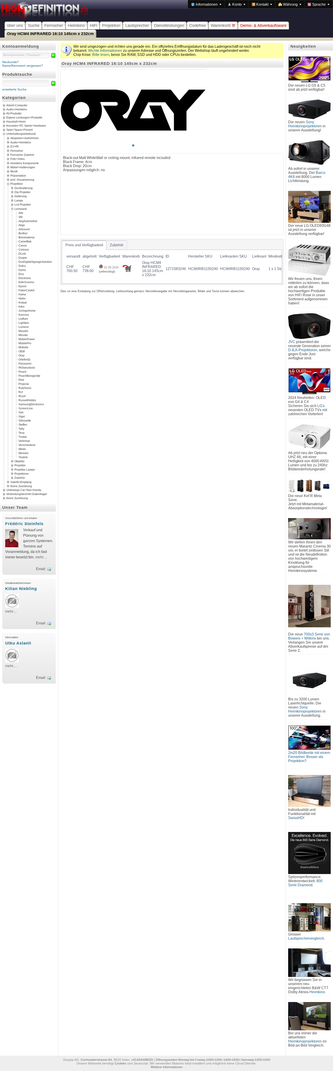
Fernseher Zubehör (22, 154)
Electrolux (25, 278)
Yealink (23, 457)
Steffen (23, 424)
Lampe (18, 200)
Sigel (22, 416)
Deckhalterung (23, 188)
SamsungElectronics (31, 404)
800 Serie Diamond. (305, 883)
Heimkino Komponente (24, 163)
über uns (15, 25)
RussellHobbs (27, 400)
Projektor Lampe (24, 469)
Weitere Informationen (167, 1067)
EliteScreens (26, 282)
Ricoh (22, 396)
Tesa (21, 432)
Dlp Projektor (22, 192)
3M (20, 216)
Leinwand (20, 208)
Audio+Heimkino (16, 109)
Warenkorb (221, 25)
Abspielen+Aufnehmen (24, 138)
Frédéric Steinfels (24, 523)
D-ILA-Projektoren (302, 350)
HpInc (22, 298)
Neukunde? (10, 62)
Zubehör (19, 477)
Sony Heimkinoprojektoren (305, 124)
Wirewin (24, 453)
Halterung (20, 196)
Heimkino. (317, 992)
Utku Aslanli (18, 643)
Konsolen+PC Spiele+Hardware (26, 126)
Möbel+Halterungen (22, 167)
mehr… (41, 557)
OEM (22, 351)
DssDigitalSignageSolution (35, 261)
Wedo (22, 448)
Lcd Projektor (22, 204)
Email (40, 569)
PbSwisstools (27, 367)
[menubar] (260, 4)
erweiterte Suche (14, 89)
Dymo (22, 269)
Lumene (24, 326)
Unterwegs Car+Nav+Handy (23, 490)
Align (22, 225)
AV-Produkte (14, 113)
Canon (23, 245)
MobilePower (27, 339)
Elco (21, 273)
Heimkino (76, 25)
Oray (21, 355)
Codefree (197, 25)
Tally (21, 428)
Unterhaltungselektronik (21, 134)
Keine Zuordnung (21, 486)
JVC (291, 342)
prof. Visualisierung (22, 179)
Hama (22, 294)
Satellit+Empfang (20, 481)
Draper (23, 257)
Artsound (24, 229)
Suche (33, 25)
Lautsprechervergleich (306, 938)
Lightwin (24, 322)
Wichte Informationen (105, 50)
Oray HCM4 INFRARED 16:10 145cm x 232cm (50, 33)
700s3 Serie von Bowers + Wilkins (309, 636)
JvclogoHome (27, 310)
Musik (14, 171)
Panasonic (25, 363)
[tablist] (171, 262)
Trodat (23, 436)
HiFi (93, 25)
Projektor (20, 465)
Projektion (111, 25)
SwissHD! (296, 818)
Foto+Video (17, 159)
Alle (21, 212)
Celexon (24, 249)
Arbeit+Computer (16, 105)
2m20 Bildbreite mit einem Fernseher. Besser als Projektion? (309, 757)
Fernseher (53, 25)
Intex (21, 306)
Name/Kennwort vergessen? (22, 65)
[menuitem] (206, 4)
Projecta (24, 383)
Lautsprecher (137, 25)
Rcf (21, 391)
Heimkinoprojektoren (305, 1041)
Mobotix (23, 347)
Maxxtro (23, 330)
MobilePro (25, 343)
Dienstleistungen (169, 25)
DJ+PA (14, 146)
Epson (23, 286)
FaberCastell (26, 290)
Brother (23, 233)
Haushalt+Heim (16, 121)
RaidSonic (25, 387)
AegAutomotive (28, 221)
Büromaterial (26, 237)
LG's (321, 406)
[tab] (84, 245)
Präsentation (18, 175)
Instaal (23, 302)
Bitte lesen (100, 55)
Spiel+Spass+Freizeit (19, 130)
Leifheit (23, 318)
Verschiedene (27, 444)
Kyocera (24, 314)
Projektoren (21, 473)
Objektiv (19, 461)
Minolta (23, 334)
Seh (21, 412)
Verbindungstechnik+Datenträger (26, 494)
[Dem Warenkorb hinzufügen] (126, 270)
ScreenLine (26, 408)
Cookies (120, 1063)
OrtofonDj (24, 359)
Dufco (22, 265)
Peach (23, 371)
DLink (22, 253)
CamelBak (25, 241)
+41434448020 (142, 1060)
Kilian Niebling (21, 588)
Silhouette (25, 420)
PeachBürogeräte (29, 375)
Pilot (21, 379)
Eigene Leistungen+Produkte (24, 117)
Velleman (24, 440)
